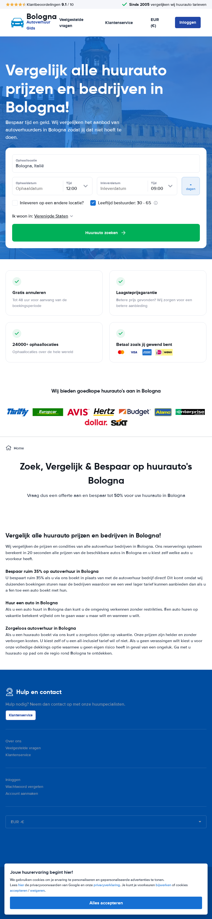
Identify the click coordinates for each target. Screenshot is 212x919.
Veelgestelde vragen (71, 23)
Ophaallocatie (26, 160)
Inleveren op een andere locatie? (51, 203)
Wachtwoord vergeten (24, 786)
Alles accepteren (106, 903)
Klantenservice (119, 23)
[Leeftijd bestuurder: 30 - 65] (93, 203)
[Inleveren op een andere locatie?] (15, 203)
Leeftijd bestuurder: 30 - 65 (124, 203)
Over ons (14, 741)
